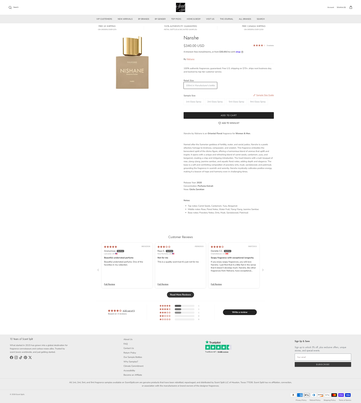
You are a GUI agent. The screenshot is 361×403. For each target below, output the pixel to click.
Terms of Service (345, 400)
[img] (110, 246)
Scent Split (20, 394)
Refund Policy (315, 400)
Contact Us (129, 348)
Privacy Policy (301, 400)
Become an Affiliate (133, 374)
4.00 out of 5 (129, 310)
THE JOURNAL (226, 19)
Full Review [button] (109, 284)
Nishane (190, 59)
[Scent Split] (180, 7)
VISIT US (210, 19)
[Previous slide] (98, 270)
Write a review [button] (239, 312)
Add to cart (229, 115)
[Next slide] (263, 270)
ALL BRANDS (245, 19)
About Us (128, 339)
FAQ (126, 343)
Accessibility (129, 370)
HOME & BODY (194, 19)
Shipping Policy (330, 400)
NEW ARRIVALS (125, 19)
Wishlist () (341, 7)
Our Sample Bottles (133, 357)
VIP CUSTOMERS (104, 19)
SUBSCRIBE (323, 364)
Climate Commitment (133, 366)
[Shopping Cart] (350, 7)
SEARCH (261, 19)
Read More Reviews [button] (180, 294)
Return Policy (130, 352)
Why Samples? (131, 361)
